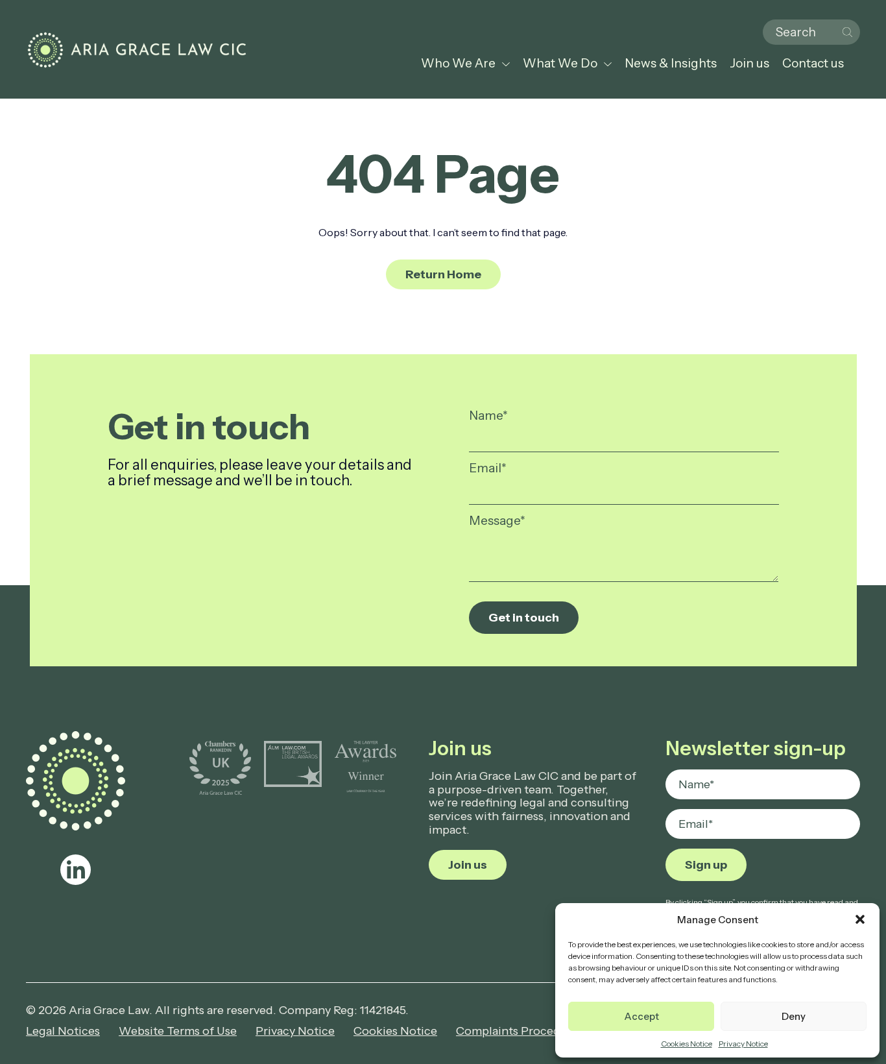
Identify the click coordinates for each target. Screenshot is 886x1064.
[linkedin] (75, 869)
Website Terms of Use (178, 1031)
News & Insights (671, 63)
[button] (860, 919)
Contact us (813, 63)
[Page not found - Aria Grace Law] (137, 49)
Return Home (443, 274)
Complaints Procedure (517, 1031)
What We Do (560, 63)
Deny (794, 1016)
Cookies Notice (686, 1043)
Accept (641, 1016)
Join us (749, 63)
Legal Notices (63, 1031)
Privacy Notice (743, 1043)
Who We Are (458, 63)
